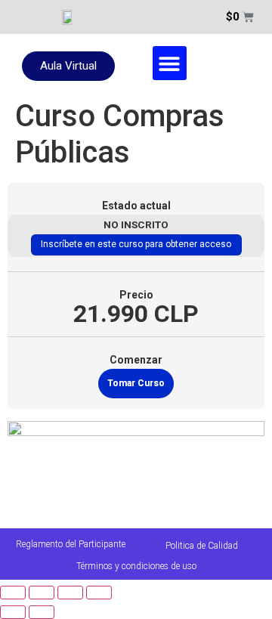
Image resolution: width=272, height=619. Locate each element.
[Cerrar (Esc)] (99, 592)
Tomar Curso (136, 383)
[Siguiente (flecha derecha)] (41, 612)
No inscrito (136, 224)
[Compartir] (70, 592)
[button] (170, 63)
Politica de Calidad (201, 545)
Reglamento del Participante (70, 544)
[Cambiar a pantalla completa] (41, 592)
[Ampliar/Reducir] (13, 592)
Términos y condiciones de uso (136, 566)
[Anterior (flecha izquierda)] (13, 612)
